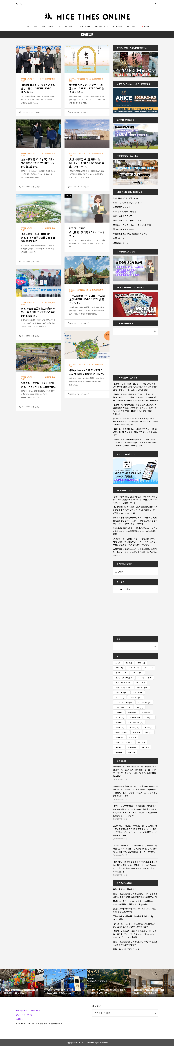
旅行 (148, 732)
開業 (119, 752)
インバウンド (144, 677)
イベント (121, 673)
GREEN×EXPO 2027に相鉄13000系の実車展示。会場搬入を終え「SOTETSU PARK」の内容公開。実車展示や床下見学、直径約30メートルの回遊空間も (135, 848)
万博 (139, 707)
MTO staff (85, 112)
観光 (145, 747)
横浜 (141, 742)
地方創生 (135, 717)
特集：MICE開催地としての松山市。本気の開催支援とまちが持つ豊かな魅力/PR (135, 943)
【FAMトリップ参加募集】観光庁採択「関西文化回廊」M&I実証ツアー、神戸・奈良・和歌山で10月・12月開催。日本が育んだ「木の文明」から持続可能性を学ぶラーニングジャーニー (135, 811)
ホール (120, 697)
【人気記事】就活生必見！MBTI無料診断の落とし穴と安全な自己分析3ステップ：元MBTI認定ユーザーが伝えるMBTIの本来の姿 (135, 510)
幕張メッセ (121, 732)
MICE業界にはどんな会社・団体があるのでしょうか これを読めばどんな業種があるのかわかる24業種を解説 (135, 531)
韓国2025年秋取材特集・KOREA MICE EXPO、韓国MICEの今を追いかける (134, 910)
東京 (119, 737)
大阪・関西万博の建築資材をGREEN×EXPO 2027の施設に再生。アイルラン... (86, 163)
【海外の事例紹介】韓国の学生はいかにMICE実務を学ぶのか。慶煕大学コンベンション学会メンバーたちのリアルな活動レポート (135, 499)
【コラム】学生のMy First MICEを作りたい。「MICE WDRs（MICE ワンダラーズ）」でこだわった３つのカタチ (135, 431)
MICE (141, 663)
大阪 (149, 717)
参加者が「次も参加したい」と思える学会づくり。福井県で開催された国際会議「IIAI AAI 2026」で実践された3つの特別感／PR (135, 421)
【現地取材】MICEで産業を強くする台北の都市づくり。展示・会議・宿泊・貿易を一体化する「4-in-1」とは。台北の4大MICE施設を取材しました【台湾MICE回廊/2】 (135, 867)
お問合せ (20, 1019)
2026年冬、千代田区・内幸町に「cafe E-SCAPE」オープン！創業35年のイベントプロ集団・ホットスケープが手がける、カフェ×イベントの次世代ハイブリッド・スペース (135, 830)
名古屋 (120, 717)
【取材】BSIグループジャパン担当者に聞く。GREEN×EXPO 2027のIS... (38, 88)
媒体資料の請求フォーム (123, 229)
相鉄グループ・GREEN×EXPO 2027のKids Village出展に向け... (87, 372)
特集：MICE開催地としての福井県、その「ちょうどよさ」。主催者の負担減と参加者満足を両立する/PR (135, 895)
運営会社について (120, 242)
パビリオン (121, 692)
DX (129, 663)
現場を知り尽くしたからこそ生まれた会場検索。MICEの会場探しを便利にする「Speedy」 (134, 903)
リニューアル (144, 702)
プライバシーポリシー (25, 1014)
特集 (35, 26)
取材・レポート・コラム (51, 26)
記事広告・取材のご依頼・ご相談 (127, 220)
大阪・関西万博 (135, 722)
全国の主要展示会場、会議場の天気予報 (130, 233)
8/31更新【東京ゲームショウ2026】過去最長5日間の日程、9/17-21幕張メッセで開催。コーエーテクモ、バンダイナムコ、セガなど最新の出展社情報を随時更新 (135, 771)
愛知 (136, 732)
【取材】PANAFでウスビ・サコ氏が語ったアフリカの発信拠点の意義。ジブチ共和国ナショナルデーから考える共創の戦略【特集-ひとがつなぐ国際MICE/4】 (135, 409)
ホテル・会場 (85, 26)
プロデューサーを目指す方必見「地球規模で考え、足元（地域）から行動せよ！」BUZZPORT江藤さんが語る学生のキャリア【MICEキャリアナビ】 (135, 541)
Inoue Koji (36, 112)
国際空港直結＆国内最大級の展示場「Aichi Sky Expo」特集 (133, 918)
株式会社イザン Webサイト (28, 1010)
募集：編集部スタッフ (122, 215)
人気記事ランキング (121, 207)
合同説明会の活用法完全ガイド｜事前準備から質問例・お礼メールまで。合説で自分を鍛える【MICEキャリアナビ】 (135, 552)
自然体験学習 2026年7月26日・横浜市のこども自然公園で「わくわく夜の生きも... (38, 163)
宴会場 (120, 727)
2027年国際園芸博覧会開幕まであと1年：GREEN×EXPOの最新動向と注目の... (38, 312)
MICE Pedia (117, 26)
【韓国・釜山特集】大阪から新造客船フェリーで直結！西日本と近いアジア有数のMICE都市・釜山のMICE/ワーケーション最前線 (134, 934)
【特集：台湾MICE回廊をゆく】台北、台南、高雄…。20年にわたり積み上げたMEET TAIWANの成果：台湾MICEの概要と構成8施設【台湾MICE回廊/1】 (135, 397)
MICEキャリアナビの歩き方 (124, 211)
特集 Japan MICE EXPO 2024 (126, 949)
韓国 (131, 752)
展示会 (134, 727)
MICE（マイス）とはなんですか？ (127, 202)
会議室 (132, 712)
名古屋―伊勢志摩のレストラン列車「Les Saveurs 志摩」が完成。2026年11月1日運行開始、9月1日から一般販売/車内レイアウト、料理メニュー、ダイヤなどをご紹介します (135, 791)
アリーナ (134, 668)
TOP (27, 26)
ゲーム (140, 682)
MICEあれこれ (70, 26)
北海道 (146, 712)
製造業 (132, 747)
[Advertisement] (131, 353)
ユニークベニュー (124, 702)
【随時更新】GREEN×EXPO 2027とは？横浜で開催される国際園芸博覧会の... (38, 237)
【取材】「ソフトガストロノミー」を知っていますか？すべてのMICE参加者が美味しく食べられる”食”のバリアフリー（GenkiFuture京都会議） (135, 386)
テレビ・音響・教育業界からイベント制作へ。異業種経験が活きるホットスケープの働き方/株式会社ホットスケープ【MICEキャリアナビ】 (135, 520)
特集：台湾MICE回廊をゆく (124, 889)
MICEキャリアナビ (101, 26)
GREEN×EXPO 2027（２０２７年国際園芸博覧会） (38, 79)
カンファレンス (123, 682)
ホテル (137, 692)
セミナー (142, 687)
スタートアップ (124, 687)
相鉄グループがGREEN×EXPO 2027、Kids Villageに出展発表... (38, 384)
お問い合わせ (131, 26)
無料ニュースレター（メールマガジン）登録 (132, 224)
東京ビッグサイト (124, 742)
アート (148, 668)
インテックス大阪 (124, 677)
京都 (119, 712)
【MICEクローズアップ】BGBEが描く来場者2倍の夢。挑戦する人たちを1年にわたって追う (134, 925)
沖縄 (119, 747)
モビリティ (135, 697)
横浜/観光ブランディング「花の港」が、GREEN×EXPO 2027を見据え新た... (86, 88)
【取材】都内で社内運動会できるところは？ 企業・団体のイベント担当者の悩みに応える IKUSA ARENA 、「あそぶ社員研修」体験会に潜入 (135, 442)
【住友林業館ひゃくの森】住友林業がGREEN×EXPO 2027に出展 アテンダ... (87, 299)
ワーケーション (123, 707)
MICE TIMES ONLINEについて (126, 198)
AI (118, 663)
